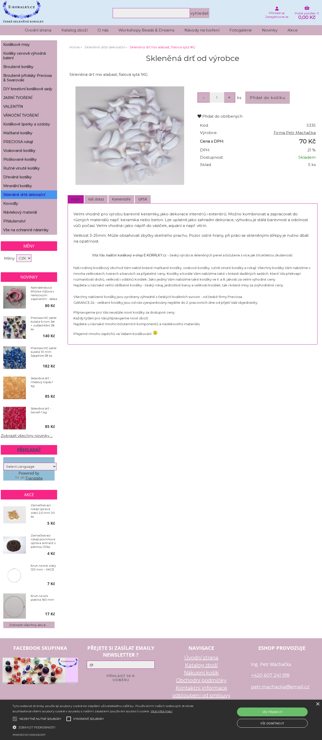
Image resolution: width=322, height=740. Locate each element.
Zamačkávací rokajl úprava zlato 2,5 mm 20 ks (43, 510)
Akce (293, 30)
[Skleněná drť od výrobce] (129, 135)
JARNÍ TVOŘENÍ (17, 97)
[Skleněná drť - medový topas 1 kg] (14, 388)
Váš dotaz (96, 199)
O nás (103, 30)
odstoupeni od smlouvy (201, 695)
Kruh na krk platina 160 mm (42, 597)
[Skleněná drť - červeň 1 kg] (14, 418)
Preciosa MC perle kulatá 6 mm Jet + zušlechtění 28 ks (43, 323)
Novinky (269, 30)
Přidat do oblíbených (222, 116)
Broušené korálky (18, 66)
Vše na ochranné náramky (26, 230)
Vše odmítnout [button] (272, 723)
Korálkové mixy (16, 44)
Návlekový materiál (20, 212)
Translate (34, 478)
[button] (109, 727)
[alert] (161, 720)
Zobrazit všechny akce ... (29, 625)
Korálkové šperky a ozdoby (26, 124)
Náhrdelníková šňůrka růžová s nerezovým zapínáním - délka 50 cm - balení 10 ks (44, 293)
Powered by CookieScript (29, 734)
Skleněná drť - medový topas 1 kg (42, 382)
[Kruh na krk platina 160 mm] (14, 606)
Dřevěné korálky (17, 177)
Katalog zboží (74, 30)
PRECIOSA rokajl (18, 142)
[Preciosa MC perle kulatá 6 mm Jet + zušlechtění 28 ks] (14, 328)
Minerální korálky (17, 186)
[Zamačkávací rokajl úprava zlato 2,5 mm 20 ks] (14, 515)
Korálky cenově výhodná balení (24, 55)
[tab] (76, 199)
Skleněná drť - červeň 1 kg (41, 410)
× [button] (317, 704)
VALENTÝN (13, 106)
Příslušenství (14, 221)
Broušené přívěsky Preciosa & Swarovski (27, 77)
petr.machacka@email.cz (280, 687)
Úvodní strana (38, 30)
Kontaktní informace (201, 688)
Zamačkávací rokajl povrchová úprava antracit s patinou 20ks (43, 541)
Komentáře (121, 199)
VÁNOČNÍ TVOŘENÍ (21, 115)
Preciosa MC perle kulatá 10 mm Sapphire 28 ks (43, 351)
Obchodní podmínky (201, 680)
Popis (75, 199)
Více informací (161, 711)
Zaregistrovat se (276, 17)
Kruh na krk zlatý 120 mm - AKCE (43, 567)
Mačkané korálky (17, 133)
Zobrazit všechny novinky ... (27, 435)
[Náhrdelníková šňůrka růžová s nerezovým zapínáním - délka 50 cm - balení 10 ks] (14, 297)
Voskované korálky (19, 150)
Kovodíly (10, 203)
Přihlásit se (277, 13)
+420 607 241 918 (270, 675)
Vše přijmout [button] (272, 712)
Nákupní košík (201, 673)
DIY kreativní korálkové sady (27, 89)
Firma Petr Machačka (295, 132)
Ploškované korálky (20, 159)
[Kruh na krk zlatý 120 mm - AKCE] (14, 575)
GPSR (142, 199)
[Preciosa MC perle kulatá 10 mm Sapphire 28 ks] (14, 358)
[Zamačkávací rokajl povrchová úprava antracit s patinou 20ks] (14, 545)
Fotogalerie (240, 30)
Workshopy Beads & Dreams (146, 30)
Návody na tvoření (201, 30)
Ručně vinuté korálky (21, 168)
